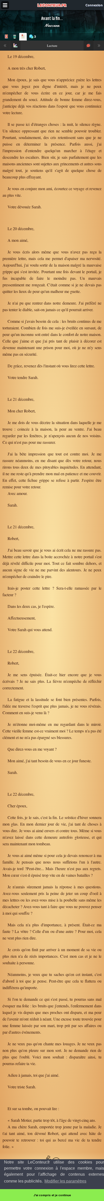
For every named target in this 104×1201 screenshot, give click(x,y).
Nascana (52, 25)
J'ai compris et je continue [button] (52, 1195)
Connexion (94, 5)
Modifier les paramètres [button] (65, 1181)
